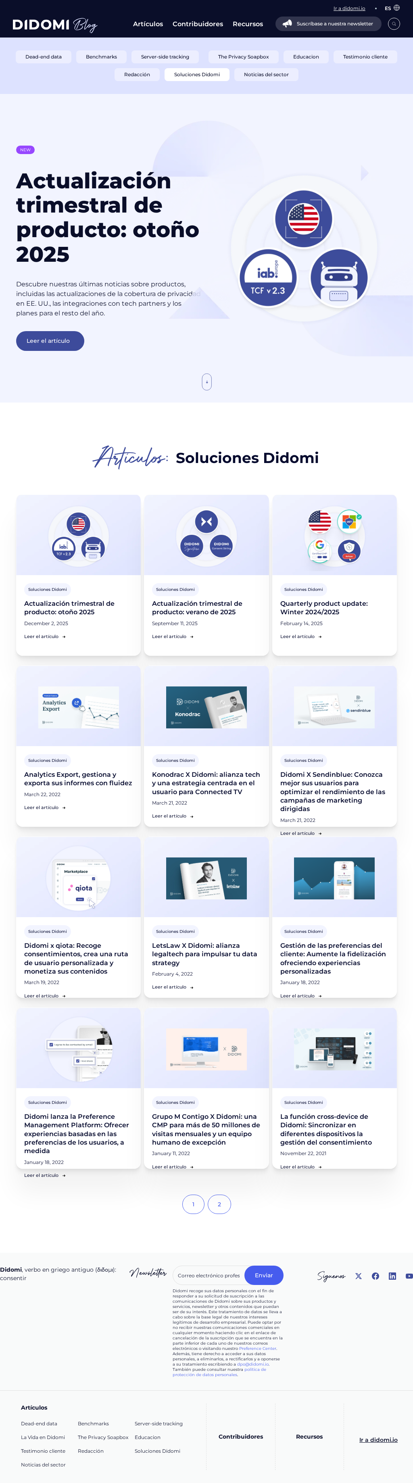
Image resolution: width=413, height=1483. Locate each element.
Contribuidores (198, 24)
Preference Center (257, 1348)
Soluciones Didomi (157, 1451)
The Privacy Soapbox (103, 1437)
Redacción (91, 1451)
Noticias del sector (43, 1465)
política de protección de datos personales (219, 1372)
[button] (388, 8)
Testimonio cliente (43, 1451)
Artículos (148, 24)
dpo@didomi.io (253, 1364)
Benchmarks (93, 1423)
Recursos (248, 24)
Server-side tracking (159, 1423)
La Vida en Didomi (43, 1437)
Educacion (148, 1437)
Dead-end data (39, 1423)
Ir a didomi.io (378, 1439)
